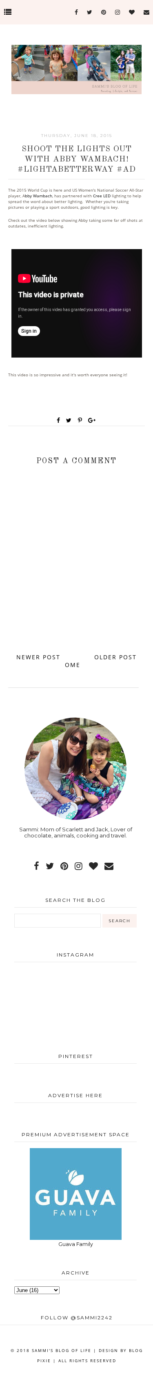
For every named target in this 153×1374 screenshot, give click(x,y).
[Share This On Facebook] (58, 420)
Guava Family (75, 1244)
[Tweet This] (70, 420)
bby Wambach (38, 196)
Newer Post (38, 657)
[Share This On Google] (92, 420)
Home (74, 661)
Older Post (115, 657)
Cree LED (102, 196)
